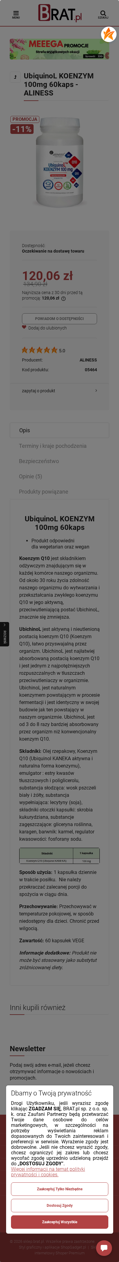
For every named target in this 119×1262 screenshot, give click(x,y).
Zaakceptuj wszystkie (59, 1222)
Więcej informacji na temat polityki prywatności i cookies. (48, 1172)
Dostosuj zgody (60, 1205)
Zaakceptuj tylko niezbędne (59, 1189)
